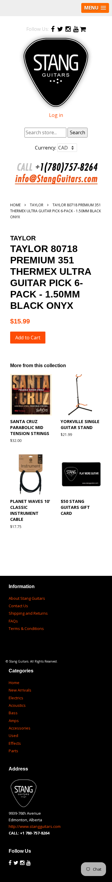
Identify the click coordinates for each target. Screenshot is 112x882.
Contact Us (18, 605)
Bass (13, 712)
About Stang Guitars (27, 598)
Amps (14, 720)
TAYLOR (36, 204)
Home (15, 204)
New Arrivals (20, 690)
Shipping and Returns (28, 613)
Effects (15, 743)
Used (13, 735)
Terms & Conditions (26, 628)
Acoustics (17, 705)
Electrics (16, 698)
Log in (56, 115)
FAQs (13, 621)
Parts (13, 750)
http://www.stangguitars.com (35, 826)
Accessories (19, 728)
